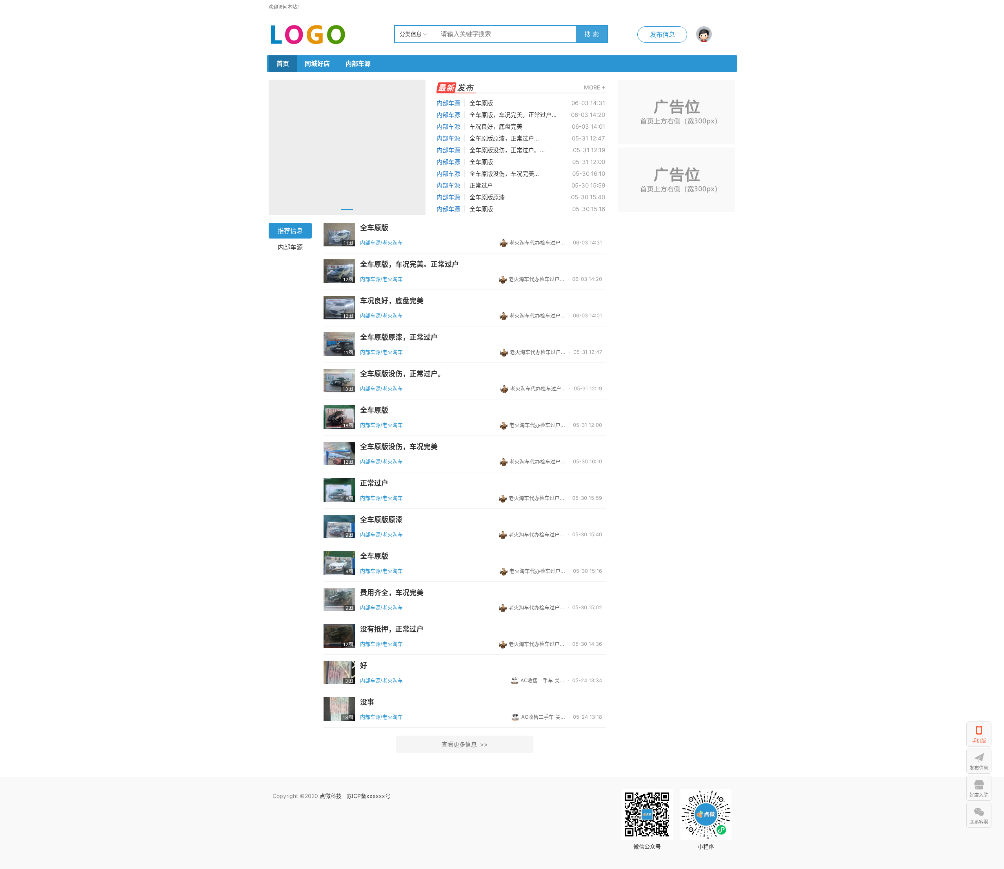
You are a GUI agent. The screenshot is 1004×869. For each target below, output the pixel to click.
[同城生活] (331, 34)
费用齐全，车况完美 (392, 593)
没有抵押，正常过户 (392, 629)
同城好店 (317, 63)
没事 (367, 702)
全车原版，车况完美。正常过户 (409, 264)
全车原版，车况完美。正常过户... (513, 114)
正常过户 (481, 185)
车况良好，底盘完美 (495, 126)
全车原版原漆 (487, 197)
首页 (282, 63)
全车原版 (481, 103)
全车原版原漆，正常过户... (504, 138)
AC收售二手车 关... (542, 680)
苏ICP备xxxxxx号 (368, 795)
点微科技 (331, 795)
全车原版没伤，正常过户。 (402, 374)
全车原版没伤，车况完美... (504, 173)
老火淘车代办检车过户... (537, 242)
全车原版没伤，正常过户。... (507, 150)
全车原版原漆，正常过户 (399, 337)
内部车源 (358, 63)
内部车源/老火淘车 (381, 242)
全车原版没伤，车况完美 (399, 447)
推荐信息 (290, 231)
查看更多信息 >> (465, 744)
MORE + (594, 87)
